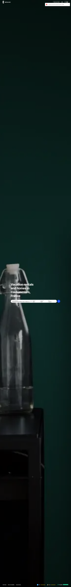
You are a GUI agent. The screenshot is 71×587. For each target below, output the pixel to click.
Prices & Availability (11, 584)
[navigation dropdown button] (66, 2)
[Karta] (6, 2)
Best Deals (4, 584)
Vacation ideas (18, 584)
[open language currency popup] (62, 2)
